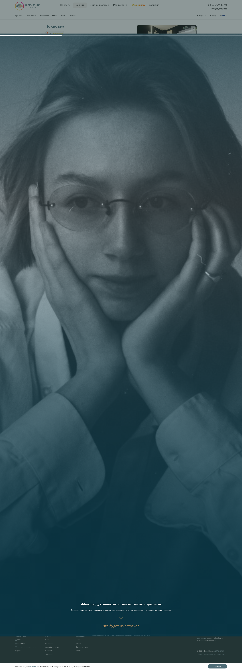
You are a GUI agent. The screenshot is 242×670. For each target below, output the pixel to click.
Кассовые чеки (82, 647)
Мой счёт (79, 625)
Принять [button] (217, 666)
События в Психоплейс (54, 632)
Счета (54, 15)
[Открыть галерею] (193, 28)
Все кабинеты (51, 625)
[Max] (211, 622)
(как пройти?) (65, 71)
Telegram (21, 629)
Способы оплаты (52, 647)
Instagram (21, 643)
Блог (47, 640)
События (154, 4)
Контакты (49, 651)
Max (19, 640)
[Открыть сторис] (19, 6)
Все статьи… (111, 629)
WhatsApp (21, 636)
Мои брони (31, 15)
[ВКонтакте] (199, 622)
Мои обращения (82, 632)
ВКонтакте (22, 632)
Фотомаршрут (52, 80)
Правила (49, 643)
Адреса (18, 650)
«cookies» (33, 666)
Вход (214, 15)
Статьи (48, 636)
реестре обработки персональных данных (210, 639)
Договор (49, 654)
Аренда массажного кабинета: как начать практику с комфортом (133, 625)
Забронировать (184, 113)
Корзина (202, 15)
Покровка (55, 26)
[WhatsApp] (207, 622)
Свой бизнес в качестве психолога (175, 625)
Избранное (44, 15)
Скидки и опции (99, 4)
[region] (167, 45)
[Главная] (32, 6)
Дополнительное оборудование (65, 50)
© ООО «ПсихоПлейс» (205, 651)
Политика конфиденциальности (210, 630)
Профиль (19, 15)
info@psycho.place (219, 9)
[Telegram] (203, 622)
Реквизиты (201, 626)
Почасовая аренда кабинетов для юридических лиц (127, 621)
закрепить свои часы (63, 57)
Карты (63, 15)
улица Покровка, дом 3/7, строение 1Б (75, 68)
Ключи (72, 15)
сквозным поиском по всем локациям (97, 421)
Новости (65, 4)
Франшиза (50, 621)
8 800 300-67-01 (217, 4)
